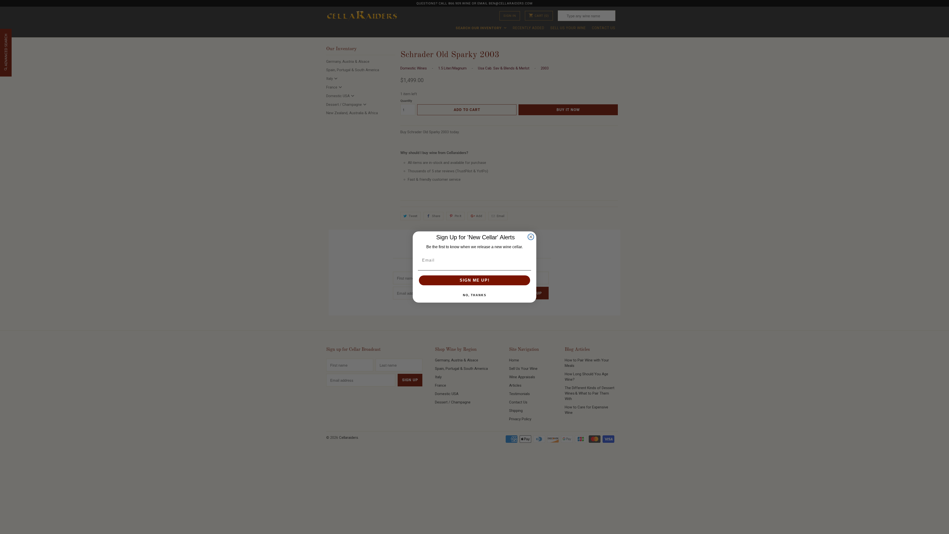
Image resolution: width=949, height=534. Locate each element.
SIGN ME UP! (475, 280)
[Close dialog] (531, 237)
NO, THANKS (474, 295)
